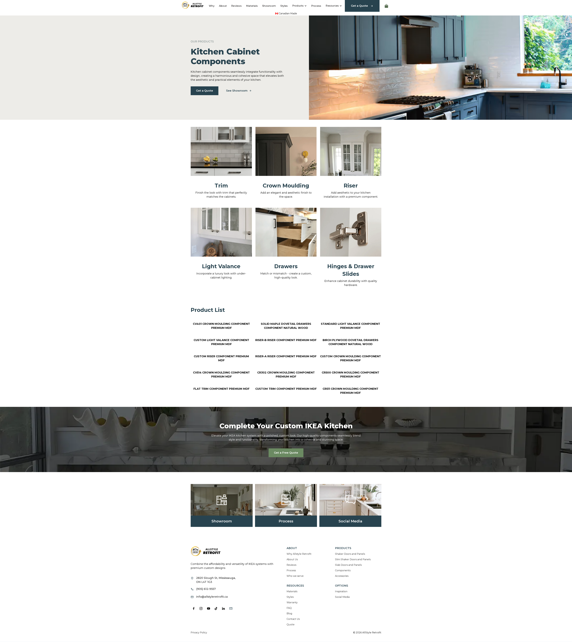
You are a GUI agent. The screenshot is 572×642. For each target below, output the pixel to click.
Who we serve (295, 576)
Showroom (269, 5)
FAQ (289, 608)
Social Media (342, 597)
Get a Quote (204, 90)
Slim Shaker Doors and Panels (353, 559)
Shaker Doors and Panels (350, 553)
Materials (252, 5)
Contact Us (293, 619)
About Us (292, 559)
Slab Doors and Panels (348, 565)
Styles (284, 5)
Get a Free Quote (286, 452)
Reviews (236, 5)
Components (342, 570)
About (223, 5)
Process (316, 5)
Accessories (341, 576)
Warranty (292, 602)
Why (211, 5)
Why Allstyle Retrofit (299, 553)
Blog (289, 613)
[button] (299, 5)
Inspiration (341, 591)
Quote (290, 624)
